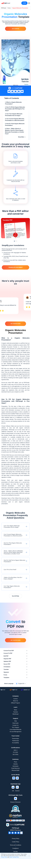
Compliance (15, 848)
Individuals (15, 766)
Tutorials (15, 712)
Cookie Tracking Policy (14, 857)
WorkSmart (15, 714)
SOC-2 (15, 750)
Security (15, 851)
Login (24, 3)
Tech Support (15, 727)
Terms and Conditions (15, 845)
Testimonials (15, 740)
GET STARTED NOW (15, 323)
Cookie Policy (15, 841)
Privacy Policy (15, 838)
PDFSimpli (3, 7)
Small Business (15, 768)
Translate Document (15, 267)
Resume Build (15, 770)
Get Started (15, 28)
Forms (9, 7)
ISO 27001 (15, 754)
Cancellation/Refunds (15, 729)
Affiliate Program (15, 703)
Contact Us (15, 725)
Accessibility (15, 742)
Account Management (15, 731)
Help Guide (15, 723)
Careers (15, 698)
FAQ (15, 721)
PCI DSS (15, 752)
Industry (15, 764)
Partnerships (15, 738)
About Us (15, 700)
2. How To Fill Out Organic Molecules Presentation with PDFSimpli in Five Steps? (15, 109)
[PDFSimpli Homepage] (5, 3)
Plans (15, 761)
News (15, 709)
